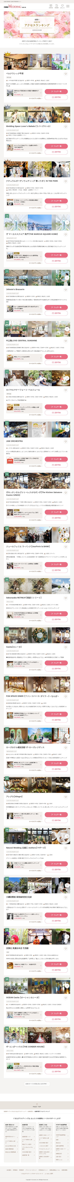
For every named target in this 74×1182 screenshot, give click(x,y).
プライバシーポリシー (31, 1170)
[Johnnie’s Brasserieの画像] (37, 278)
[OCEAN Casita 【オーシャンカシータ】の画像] (37, 986)
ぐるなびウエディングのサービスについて (32, 1173)
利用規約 (15, 1170)
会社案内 (9, 1170)
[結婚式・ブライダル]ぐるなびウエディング (15, 1111)
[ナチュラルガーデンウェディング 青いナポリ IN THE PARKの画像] (37, 169)
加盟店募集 (64, 1170)
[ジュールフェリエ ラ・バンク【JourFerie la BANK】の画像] (37, 535)
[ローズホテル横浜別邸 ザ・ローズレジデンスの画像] (37, 736)
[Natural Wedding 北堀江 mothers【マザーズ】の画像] (37, 836)
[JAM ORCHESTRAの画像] (37, 429)
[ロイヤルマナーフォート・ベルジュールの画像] (37, 378)
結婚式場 (30, 1111)
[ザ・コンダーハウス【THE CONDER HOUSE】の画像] (37, 1035)
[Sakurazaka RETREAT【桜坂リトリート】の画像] (37, 586)
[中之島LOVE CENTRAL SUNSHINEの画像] (37, 329)
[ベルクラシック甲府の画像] (37, 62)
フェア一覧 (57, 91)
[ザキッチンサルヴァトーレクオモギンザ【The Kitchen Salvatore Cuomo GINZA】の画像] (37, 481)
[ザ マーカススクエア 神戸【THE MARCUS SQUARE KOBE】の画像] (37, 222)
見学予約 (58, 97)
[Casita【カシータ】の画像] (37, 635)
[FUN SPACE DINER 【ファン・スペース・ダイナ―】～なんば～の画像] (37, 684)
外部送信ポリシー (43, 1170)
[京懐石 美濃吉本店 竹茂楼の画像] (37, 937)
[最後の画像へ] (67, 62)
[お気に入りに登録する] (66, 74)
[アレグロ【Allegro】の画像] (37, 785)
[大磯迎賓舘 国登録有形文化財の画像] (37, 885)
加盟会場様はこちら (55, 1170)
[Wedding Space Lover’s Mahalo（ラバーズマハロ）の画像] (37, 115)
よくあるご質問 (49, 1173)
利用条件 (21, 1170)
